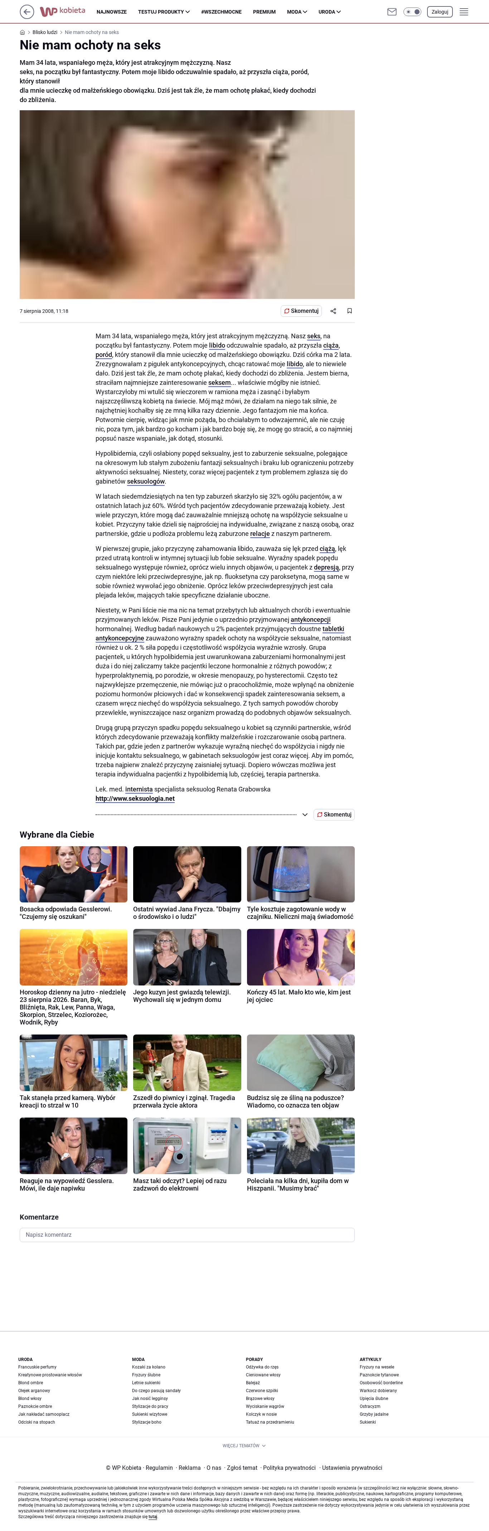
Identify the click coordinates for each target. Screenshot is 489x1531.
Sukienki (368, 1422)
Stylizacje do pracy (150, 1406)
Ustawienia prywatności (350, 1467)
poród (104, 354)
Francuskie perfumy (37, 1367)
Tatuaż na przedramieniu (270, 1422)
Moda (294, 12)
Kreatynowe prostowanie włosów (50, 1374)
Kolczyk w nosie (261, 1414)
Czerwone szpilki (262, 1390)
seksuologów (146, 481)
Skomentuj (305, 310)
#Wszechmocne (221, 12)
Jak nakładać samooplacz (43, 1414)
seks (313, 336)
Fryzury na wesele (377, 1367)
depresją (326, 567)
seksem (219, 382)
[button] (412, 12)
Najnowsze (112, 12)
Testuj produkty (161, 12)
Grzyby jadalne (374, 1414)
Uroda (327, 12)
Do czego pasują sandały (156, 1390)
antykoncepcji (311, 619)
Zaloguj (440, 12)
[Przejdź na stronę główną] (27, 17)
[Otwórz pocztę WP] (392, 12)
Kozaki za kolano (148, 1367)
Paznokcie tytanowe (379, 1374)
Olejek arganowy (34, 1390)
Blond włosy (30, 1398)
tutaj (153, 1516)
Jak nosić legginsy (150, 1398)
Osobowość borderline (381, 1382)
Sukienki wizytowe (149, 1414)
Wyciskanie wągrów (265, 1406)
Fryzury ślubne (146, 1374)
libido (217, 345)
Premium (264, 12)
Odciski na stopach (36, 1422)
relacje (260, 533)
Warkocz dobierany (378, 1390)
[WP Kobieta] (68, 12)
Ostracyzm (370, 1406)
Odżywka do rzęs (262, 1367)
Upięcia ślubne (374, 1398)
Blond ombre (30, 1382)
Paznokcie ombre (35, 1406)
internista (139, 789)
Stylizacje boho (146, 1422)
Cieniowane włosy (263, 1374)
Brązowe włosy (260, 1398)
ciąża (331, 345)
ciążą (327, 548)
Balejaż (253, 1382)
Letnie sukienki (146, 1382)
